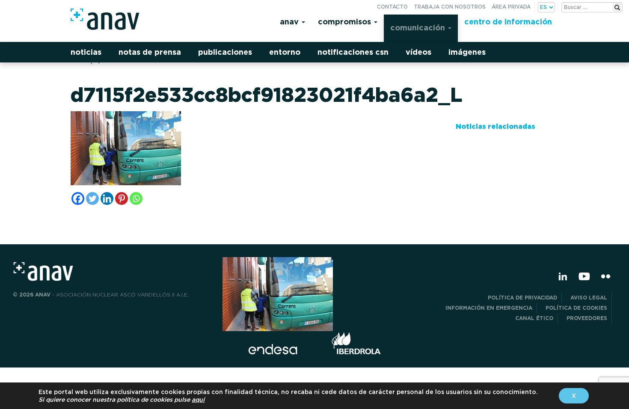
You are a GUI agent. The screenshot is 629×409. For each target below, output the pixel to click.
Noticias (86, 51)
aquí (198, 399)
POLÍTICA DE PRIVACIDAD (522, 297)
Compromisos (345, 21)
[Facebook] (77, 198)
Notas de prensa (150, 51)
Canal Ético (534, 318)
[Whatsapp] (136, 198)
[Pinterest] (121, 198)
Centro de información (508, 21)
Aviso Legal (588, 297)
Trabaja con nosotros (450, 6)
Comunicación (418, 27)
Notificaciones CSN (353, 51)
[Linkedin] (107, 198)
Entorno (284, 51)
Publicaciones (225, 51)
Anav (290, 21)
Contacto (392, 6)
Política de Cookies (576, 308)
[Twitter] (92, 198)
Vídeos (418, 51)
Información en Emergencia (488, 308)
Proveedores (587, 318)
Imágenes (467, 51)
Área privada (511, 6)
